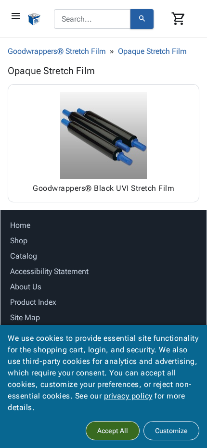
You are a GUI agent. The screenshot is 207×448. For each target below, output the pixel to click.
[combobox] (92, 19)
